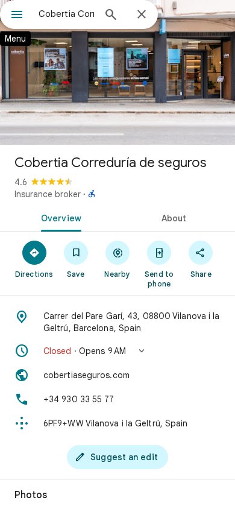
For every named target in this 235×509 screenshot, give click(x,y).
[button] (117, 351)
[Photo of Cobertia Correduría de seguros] (117, 72)
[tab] (58, 217)
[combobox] (66, 14)
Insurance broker (47, 194)
